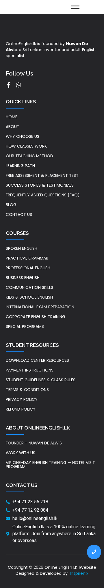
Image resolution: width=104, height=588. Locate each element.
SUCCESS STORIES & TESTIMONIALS (40, 185)
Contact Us (19, 214)
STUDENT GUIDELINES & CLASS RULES (40, 380)
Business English (23, 278)
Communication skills (29, 287)
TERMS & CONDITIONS (27, 389)
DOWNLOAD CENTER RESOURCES (37, 360)
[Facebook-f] (9, 85)
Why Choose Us (22, 136)
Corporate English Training (35, 317)
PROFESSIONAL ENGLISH (28, 268)
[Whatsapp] (18, 85)
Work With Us (20, 453)
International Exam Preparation (40, 307)
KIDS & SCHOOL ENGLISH (29, 297)
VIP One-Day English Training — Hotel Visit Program (50, 464)
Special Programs (25, 326)
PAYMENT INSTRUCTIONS (29, 370)
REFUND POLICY (21, 409)
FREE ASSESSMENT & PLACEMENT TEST (42, 175)
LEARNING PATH (20, 166)
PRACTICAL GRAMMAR (27, 258)
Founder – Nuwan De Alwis (34, 443)
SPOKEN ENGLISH (21, 248)
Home (11, 117)
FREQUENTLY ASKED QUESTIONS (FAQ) (43, 195)
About (12, 126)
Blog (11, 205)
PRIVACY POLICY (22, 399)
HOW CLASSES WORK (26, 146)
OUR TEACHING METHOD (29, 156)
